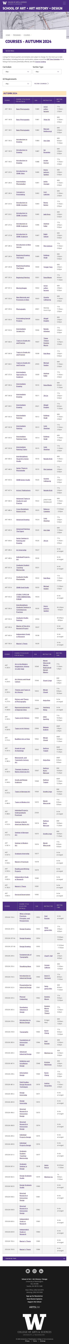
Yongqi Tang (48, 267)
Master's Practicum (21, 862)
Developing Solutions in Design (24, 1009)
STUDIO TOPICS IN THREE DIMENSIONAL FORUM (23, 596)
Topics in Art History (22, 718)
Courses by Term (11, 1258)
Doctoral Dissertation (22, 895)
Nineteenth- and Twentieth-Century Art (22, 760)
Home (8, 35)
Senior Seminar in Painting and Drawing (22, 540)
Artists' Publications (23, 490)
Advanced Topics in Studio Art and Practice (23, 501)
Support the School (34, 1302)
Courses (27, 35)
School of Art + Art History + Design (32, 8)
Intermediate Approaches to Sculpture (21, 374)
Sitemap (42, 1341)
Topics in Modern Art (22, 802)
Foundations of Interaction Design (25, 1042)
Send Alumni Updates (34, 1299)
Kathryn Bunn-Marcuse (46, 770)
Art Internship (21, 550)
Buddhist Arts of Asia (22, 739)
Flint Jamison (48, 246)
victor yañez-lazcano (46, 109)
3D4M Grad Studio (22, 587)
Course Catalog (40, 62)
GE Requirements (10, 79)
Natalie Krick (48, 459)
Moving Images (21, 288)
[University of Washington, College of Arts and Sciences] (15, 3)
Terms (35, 1341)
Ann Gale (47, 141)
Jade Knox (47, 214)
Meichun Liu (48, 1053)
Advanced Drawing (22, 520)
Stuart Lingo (47, 680)
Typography (24, 1032)
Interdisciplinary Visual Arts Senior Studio (22, 458)
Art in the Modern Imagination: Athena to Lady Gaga (22, 666)
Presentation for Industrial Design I (26, 987)
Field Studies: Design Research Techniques (25, 1084)
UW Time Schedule (53, 59)
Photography (21, 309)
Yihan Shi (47, 120)
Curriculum (7, 67)
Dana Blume (48, 277)
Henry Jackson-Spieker (46, 172)
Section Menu (10, 51)
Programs (17, 35)
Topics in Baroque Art (22, 792)
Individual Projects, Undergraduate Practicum (21, 812)
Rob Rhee (47, 354)
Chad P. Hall (48, 956)
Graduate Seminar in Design (23, 1166)
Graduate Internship (22, 854)
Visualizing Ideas (25, 966)
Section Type (38, 67)
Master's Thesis (21, 644)
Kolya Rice (46, 700)
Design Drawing (25, 929)
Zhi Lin (46, 396)
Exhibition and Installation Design (25, 1063)
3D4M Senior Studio (23, 480)
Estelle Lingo (47, 792)
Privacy (27, 1341)
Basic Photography (22, 109)
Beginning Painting (23, 277)
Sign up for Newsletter (34, 1296)
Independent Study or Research (24, 1221)
